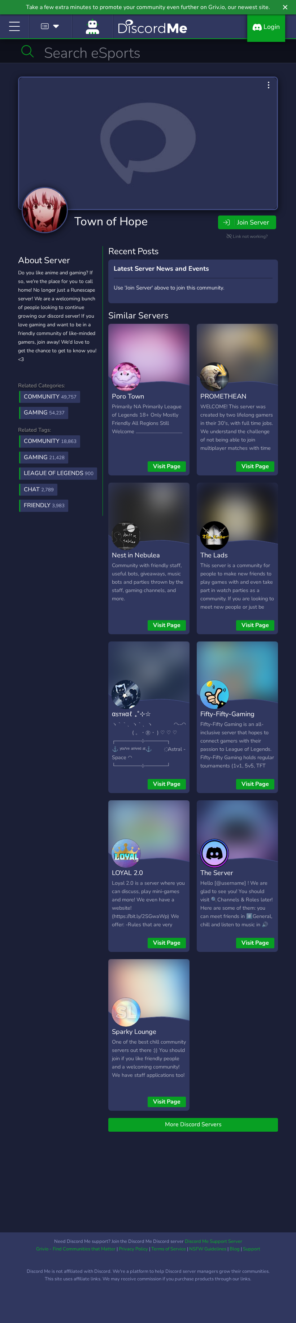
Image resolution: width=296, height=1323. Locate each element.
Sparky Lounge (134, 1031)
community (50, 441)
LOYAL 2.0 (127, 872)
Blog (235, 1249)
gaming (44, 457)
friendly (44, 505)
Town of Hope (111, 221)
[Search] (27, 51)
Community (50, 397)
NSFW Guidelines (207, 1249)
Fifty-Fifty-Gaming (227, 713)
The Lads (214, 555)
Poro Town (128, 396)
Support (251, 1249)
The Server (216, 872)
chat (39, 489)
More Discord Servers (193, 1124)
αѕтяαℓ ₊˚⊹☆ (131, 713)
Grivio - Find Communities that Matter (76, 1249)
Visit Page (166, 466)
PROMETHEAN (223, 396)
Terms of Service (168, 1249)
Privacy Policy (133, 1249)
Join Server (253, 222)
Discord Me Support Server (213, 1241)
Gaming (44, 413)
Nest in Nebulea (136, 555)
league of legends (58, 473)
